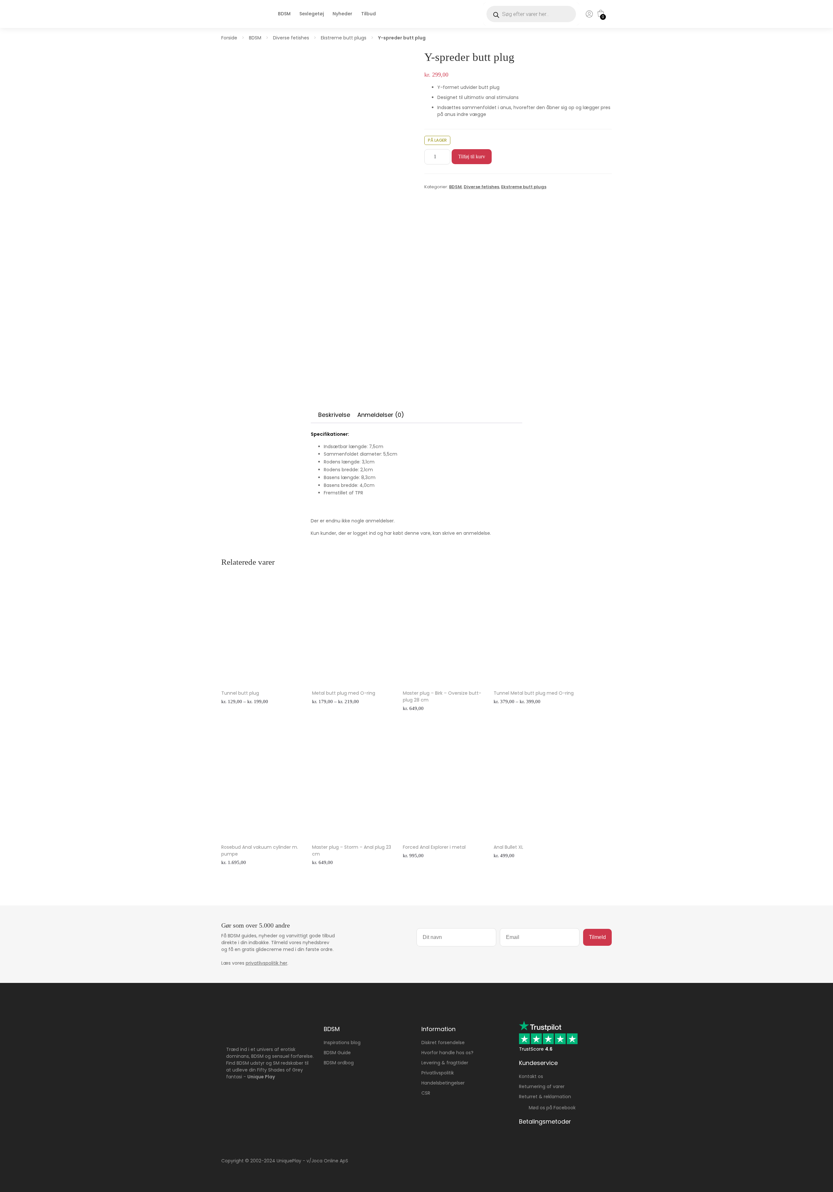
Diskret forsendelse (443, 1042)
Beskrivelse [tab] (334, 415)
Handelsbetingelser (443, 1083)
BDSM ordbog (339, 1062)
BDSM (284, 13)
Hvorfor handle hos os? (447, 1052)
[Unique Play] (239, 20)
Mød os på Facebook (550, 1107)
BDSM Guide (337, 1052)
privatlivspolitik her (266, 963)
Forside (229, 38)
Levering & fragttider (444, 1062)
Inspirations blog (342, 1042)
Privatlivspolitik (437, 1073)
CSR (425, 1093)
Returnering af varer (542, 1086)
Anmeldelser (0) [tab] (380, 415)
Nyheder (342, 13)
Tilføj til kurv (471, 156)
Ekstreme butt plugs (343, 38)
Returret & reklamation (545, 1096)
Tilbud (368, 13)
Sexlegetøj (311, 13)
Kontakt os (531, 1076)
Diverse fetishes (291, 38)
